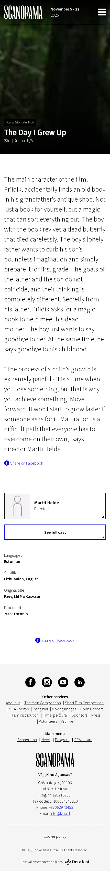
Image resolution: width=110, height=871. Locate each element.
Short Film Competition (84, 702)
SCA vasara (83, 739)
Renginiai (40, 708)
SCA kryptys (19, 708)
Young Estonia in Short (20, 122)
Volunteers (48, 721)
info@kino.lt (60, 813)
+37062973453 (61, 807)
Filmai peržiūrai (55, 715)
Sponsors (79, 715)
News (45, 739)
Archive (67, 721)
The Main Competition (42, 702)
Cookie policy (54, 836)
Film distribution (25, 715)
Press (95, 715)
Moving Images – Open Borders (77, 708)
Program (62, 739)
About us (13, 702)
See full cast (55, 532)
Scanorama (27, 739)
